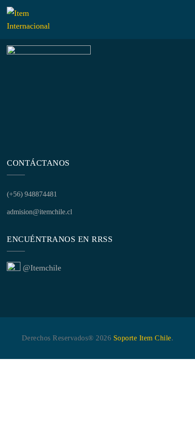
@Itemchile (42, 267)
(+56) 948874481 (32, 194)
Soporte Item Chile (142, 338)
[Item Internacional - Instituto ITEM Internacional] (28, 19)
